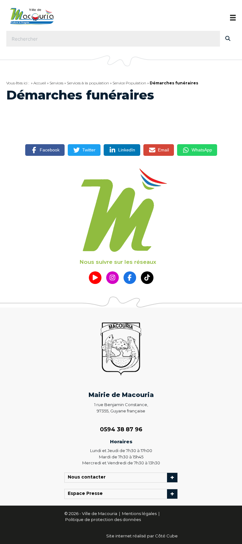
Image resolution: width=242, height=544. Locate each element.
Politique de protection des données (103, 519)
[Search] (228, 39)
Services (56, 83)
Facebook (50, 149)
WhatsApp (202, 149)
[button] (95, 277)
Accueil (39, 83)
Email (163, 149)
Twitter (88, 149)
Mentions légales (140, 513)
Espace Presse (87, 494)
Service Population (129, 83)
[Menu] (232, 18)
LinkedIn (126, 149)
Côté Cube (166, 535)
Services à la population (88, 83)
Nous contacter (88, 477)
